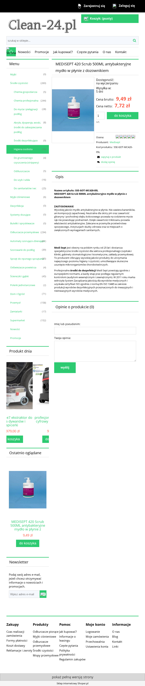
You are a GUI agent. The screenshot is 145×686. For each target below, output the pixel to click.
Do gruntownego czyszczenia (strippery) (26, 160)
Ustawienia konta (97, 646)
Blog (115, 636)
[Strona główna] (42, 24)
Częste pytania (68, 645)
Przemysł (15, 302)
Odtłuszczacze (22, 171)
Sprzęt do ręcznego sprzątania (27, 258)
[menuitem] (24, 52)
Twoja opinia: (62, 338)
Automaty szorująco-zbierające (27, 241)
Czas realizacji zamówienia (15, 633)
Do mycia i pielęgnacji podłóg (26, 112)
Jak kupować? (68, 631)
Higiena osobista (23, 149)
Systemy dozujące (20, 214)
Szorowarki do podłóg (22, 250)
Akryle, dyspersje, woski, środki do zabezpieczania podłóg (28, 127)
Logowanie (93, 631)
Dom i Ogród (17, 294)
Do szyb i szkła (22, 180)
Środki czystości (19, 83)
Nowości (15, 329)
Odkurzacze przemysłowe (24, 232)
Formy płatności (16, 640)
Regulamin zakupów (72, 659)
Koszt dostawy (15, 645)
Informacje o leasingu (67, 638)
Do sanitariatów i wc (25, 188)
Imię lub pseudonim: (67, 324)
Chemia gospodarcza (25, 92)
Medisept (115, 142)
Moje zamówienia (97, 636)
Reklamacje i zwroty (19, 650)
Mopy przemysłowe (46, 655)
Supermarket (17, 320)
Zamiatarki (16, 311)
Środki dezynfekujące (26, 140)
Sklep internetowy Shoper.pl (72, 683)
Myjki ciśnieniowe (20, 197)
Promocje (15, 338)
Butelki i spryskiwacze (22, 223)
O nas (116, 631)
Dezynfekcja (17, 206)
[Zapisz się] (43, 594)
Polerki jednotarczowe (22, 285)
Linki (115, 646)
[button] (108, 157)
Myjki (13, 74)
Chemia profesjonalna (26, 100)
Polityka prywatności (67, 652)
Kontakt (117, 641)
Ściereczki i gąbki (19, 276)
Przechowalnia (95, 641)
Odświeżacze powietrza (23, 267)
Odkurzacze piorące (46, 631)
